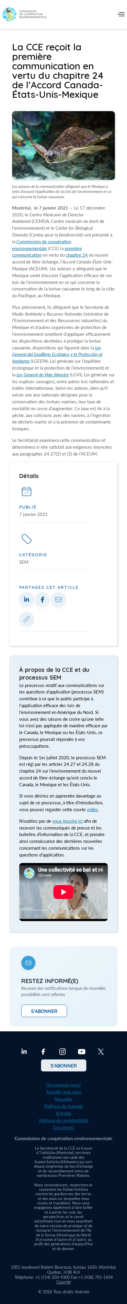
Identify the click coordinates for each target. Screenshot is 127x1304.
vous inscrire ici (67, 821)
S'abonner (44, 1010)
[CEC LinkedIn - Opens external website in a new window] (24, 1052)
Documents (63, 1127)
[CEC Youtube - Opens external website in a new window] (82, 1052)
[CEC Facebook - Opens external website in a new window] (43, 1052)
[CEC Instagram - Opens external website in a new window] (62, 1052)
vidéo (92, 809)
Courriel (63, 1282)
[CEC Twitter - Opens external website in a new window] (101, 1052)
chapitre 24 (77, 255)
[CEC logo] (24, 15)
